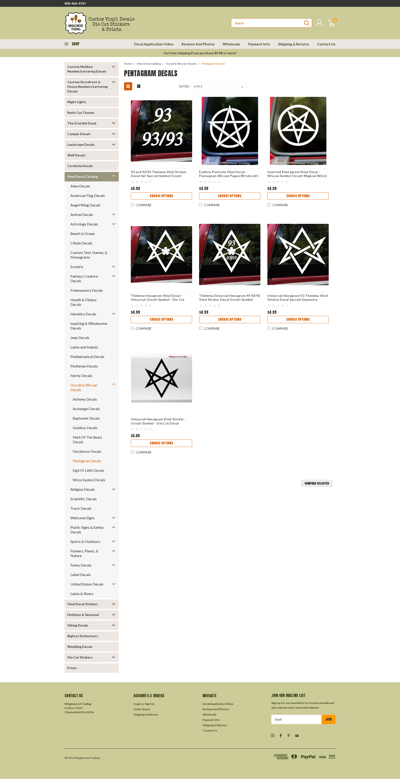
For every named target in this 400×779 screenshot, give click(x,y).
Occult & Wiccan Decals (83, 387)
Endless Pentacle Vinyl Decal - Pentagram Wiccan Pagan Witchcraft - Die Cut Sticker (229, 176)
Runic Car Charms (80, 112)
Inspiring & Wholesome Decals (88, 325)
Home (128, 63)
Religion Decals (82, 489)
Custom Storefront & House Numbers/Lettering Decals (87, 86)
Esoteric (77, 266)
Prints (72, 668)
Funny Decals (80, 565)
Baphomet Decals (86, 418)
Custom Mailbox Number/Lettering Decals (86, 69)
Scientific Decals (83, 499)
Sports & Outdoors (85, 541)
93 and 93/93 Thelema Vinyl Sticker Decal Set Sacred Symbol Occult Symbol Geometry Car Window (159, 176)
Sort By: (184, 86)
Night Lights (76, 102)
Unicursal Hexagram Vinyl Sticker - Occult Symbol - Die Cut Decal (158, 421)
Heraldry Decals (83, 314)
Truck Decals (80, 508)
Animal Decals (81, 214)
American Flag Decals (87, 195)
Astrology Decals (84, 224)
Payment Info (259, 44)
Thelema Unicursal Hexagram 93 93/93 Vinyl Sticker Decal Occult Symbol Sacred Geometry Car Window (229, 300)
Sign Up (149, 704)
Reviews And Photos (198, 44)
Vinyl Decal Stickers (82, 604)
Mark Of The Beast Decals (87, 439)
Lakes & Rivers (82, 593)
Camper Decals (79, 134)
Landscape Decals (81, 144)
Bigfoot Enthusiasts (82, 636)
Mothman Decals (84, 366)
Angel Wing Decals (85, 205)
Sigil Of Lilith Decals (88, 470)
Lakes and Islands (84, 347)
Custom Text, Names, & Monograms (88, 254)
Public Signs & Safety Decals (87, 529)
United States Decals (86, 584)
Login (137, 704)
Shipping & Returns (293, 44)
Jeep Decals (79, 337)
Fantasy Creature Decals (84, 278)
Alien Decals (80, 186)
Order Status (142, 709)
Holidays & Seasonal (83, 615)
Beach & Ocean (82, 233)
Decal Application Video (153, 44)
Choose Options (161, 195)
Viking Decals (77, 625)
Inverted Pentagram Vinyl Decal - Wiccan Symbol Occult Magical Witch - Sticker (297, 176)
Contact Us (326, 44)
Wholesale (231, 44)
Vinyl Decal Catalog (82, 176)
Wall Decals (76, 155)
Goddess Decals (85, 428)
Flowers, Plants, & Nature (84, 553)
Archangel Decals (86, 409)
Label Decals (80, 574)
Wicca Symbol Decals (89, 480)
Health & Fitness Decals (83, 302)
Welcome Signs (82, 518)
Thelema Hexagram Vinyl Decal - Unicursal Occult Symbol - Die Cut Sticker (157, 300)
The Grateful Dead (81, 123)
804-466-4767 (75, 3)
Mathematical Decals (87, 356)
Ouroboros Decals (87, 451)
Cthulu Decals (81, 243)
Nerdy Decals (81, 375)
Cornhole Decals (80, 166)
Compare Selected (317, 483)
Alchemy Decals (85, 399)
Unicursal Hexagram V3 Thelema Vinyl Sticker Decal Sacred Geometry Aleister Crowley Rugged (297, 300)
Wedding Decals (80, 647)
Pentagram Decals (87, 461)
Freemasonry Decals (86, 290)
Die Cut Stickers (80, 657)
